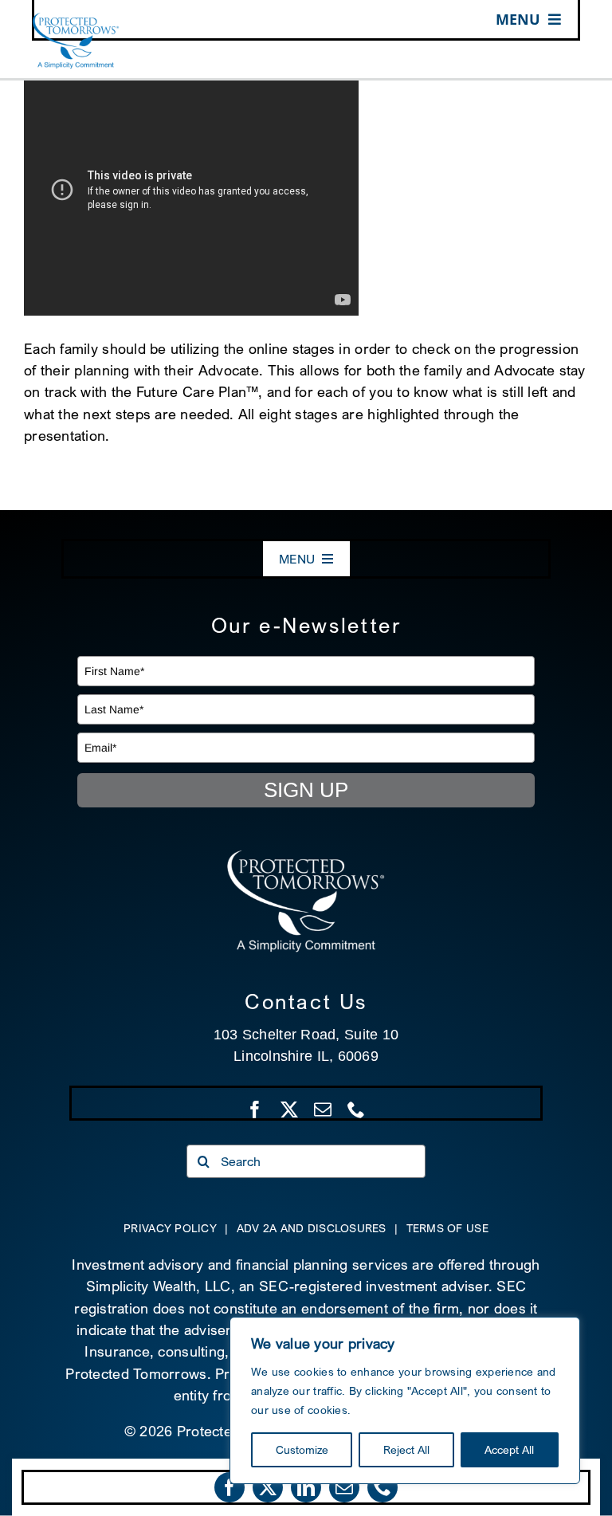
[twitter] (268, 1487)
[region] (405, 1400)
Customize (302, 1449)
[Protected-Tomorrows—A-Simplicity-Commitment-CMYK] (76, 19)
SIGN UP (306, 790)
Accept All (509, 1449)
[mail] (344, 1487)
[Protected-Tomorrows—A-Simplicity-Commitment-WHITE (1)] (306, 856)
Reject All (406, 1449)
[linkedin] (306, 1487)
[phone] (382, 1487)
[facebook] (229, 1487)
